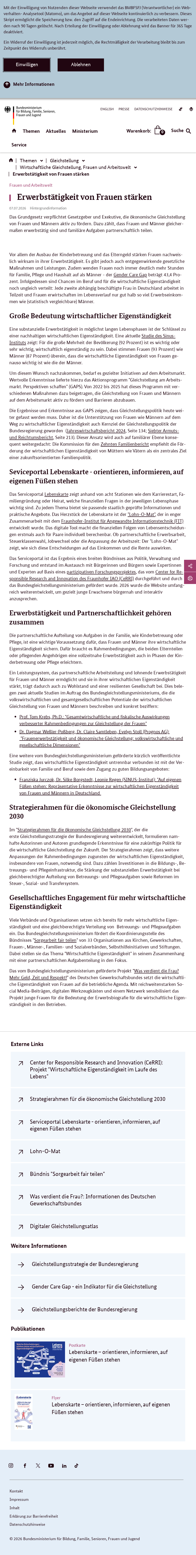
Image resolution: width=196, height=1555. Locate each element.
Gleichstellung (64, 160)
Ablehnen (81, 64)
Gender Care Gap (130, 274)
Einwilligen (27, 64)
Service (19, 145)
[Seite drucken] (190, 578)
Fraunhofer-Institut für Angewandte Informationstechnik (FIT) (122, 521)
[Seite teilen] (190, 566)
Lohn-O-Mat (45, 1151)
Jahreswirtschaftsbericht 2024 (96, 431)
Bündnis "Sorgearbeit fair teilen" (67, 1173)
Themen (31, 131)
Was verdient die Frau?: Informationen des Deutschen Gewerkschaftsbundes (93, 1200)
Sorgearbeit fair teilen (55, 940)
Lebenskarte (56, 494)
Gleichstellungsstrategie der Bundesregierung (85, 1263)
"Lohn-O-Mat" (141, 514)
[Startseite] (12, 162)
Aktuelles (56, 131)
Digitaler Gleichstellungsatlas (64, 1226)
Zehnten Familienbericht (125, 444)
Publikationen (28, 1328)
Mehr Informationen (33, 84)
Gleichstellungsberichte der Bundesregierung (84, 1309)
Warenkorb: (144, 131)
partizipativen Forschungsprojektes (101, 572)
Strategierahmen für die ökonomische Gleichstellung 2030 (74, 829)
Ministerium (85, 131)
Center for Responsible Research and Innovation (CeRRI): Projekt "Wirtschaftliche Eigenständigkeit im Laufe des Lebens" (96, 1069)
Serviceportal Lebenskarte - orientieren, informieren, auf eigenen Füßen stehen (95, 1125)
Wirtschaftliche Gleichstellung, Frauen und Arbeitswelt (75, 167)
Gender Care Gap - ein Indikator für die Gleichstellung (94, 1286)
